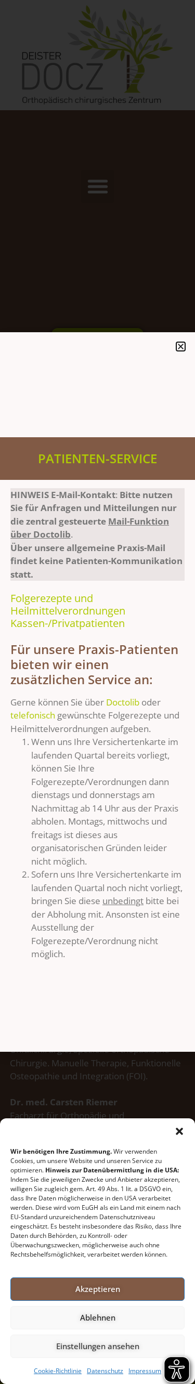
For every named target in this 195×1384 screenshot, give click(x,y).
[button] (179, 1131)
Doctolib (123, 702)
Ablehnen (97, 1317)
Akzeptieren (97, 1289)
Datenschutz (105, 1370)
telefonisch (32, 715)
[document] (97, 692)
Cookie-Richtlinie (58, 1370)
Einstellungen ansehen (97, 1346)
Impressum (144, 1370)
